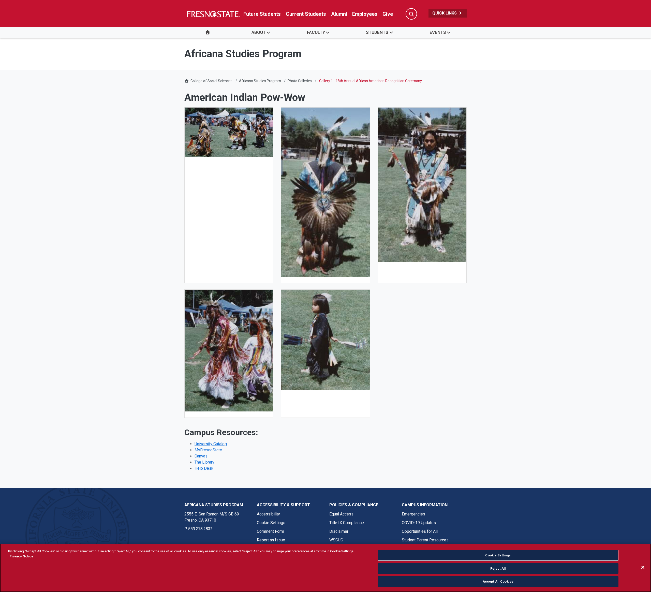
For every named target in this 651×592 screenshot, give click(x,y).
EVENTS (438, 32)
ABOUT (258, 32)
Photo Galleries (300, 81)
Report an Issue (271, 540)
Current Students (306, 14)
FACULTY (316, 32)
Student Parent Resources (425, 540)
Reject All (498, 568)
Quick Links (445, 13)
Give (387, 14)
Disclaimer (338, 531)
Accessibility (268, 514)
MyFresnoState (208, 450)
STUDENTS (377, 32)
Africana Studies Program (260, 81)
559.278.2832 (200, 528)
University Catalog (211, 443)
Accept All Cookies (498, 581)
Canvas (201, 456)
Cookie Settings (271, 522)
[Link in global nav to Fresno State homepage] (213, 14)
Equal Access (341, 514)
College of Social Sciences (211, 81)
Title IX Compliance (346, 522)
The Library (204, 462)
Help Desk (204, 468)
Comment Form (270, 531)
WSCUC (336, 540)
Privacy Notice (21, 556)
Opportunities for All (420, 531)
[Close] (642, 567)
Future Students (262, 14)
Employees (364, 14)
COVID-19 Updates (419, 522)
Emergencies (413, 514)
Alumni (339, 14)
